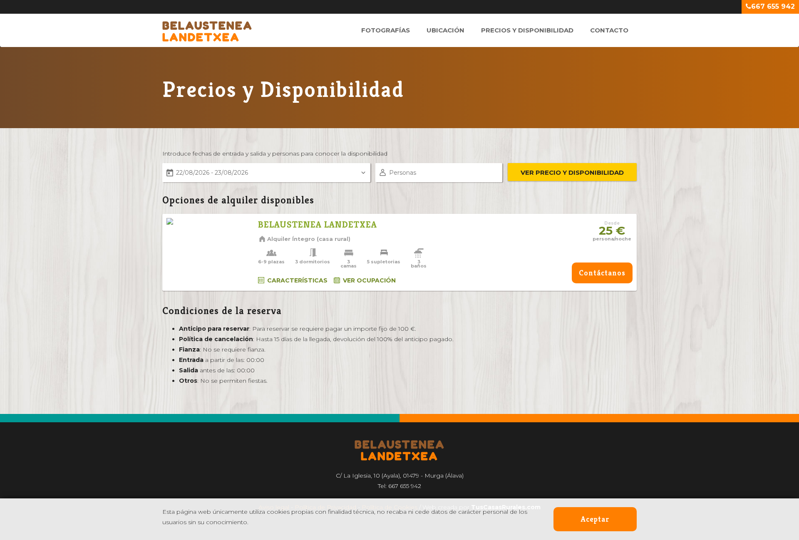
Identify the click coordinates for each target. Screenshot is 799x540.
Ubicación (445, 30)
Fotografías (385, 30)
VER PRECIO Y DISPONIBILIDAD (572, 172)
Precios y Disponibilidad (527, 30)
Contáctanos (602, 272)
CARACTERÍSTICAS (297, 280)
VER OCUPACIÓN (369, 280)
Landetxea (207, 27)
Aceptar (595, 519)
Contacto (609, 30)
